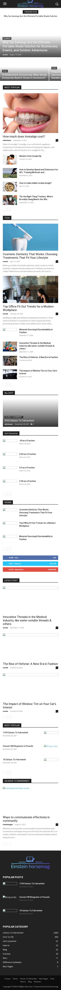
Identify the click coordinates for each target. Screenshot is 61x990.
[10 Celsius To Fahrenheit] (51, 763)
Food (52, 978)
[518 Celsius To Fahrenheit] (30, 413)
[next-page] (9, 209)
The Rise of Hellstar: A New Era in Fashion (38, 357)
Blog (5, 71)
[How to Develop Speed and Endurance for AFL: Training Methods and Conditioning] (10, 173)
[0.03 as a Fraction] (10, 458)
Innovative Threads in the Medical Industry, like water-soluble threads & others (36, 346)
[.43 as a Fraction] (10, 444)
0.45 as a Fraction (27, 481)
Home (15, 978)
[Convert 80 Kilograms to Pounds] (51, 750)
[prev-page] (4, 209)
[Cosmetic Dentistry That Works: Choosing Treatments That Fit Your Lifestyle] (30, 237)
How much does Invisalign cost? (24, 136)
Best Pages (43, 978)
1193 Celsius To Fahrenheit (15, 732)
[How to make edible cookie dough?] (10, 186)
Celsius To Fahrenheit (13, 417)
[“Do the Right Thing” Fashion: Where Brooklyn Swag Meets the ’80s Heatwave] (10, 200)
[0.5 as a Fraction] (10, 471)
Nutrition (37, 981)
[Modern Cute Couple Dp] (10, 159)
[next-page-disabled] (9, 844)
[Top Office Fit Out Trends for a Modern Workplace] (30, 289)
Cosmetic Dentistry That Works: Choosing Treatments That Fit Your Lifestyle (30, 255)
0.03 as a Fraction (27, 454)
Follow (53, 563)
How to (23, 981)
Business (7, 38)
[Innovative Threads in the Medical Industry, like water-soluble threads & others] (10, 346)
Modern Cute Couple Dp (30, 156)
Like (54, 558)
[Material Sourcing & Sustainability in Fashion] (10, 333)
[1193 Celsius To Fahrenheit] (51, 736)
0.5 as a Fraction (27, 467)
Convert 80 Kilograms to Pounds (18, 746)
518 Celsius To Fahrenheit (19, 420)
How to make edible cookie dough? (35, 183)
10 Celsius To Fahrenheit (14, 759)
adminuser (7, 140)
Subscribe (52, 569)
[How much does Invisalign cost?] (30, 113)
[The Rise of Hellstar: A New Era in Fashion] (10, 361)
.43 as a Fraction (27, 440)
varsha (5, 261)
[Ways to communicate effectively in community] (30, 800)
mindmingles (8, 824)
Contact (8, 978)
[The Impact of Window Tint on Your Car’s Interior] (10, 374)
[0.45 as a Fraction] (10, 485)
